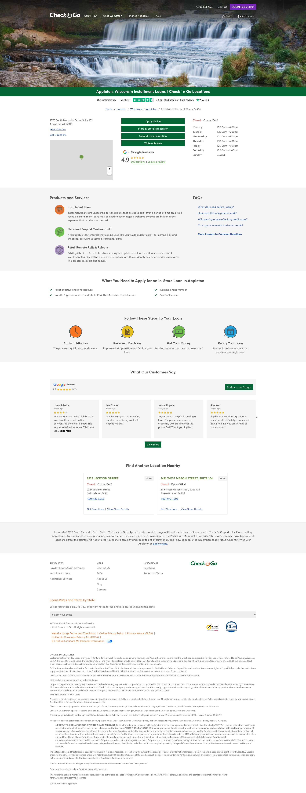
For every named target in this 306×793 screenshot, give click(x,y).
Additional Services (61, 578)
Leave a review (156, 161)
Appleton (151, 109)
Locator (121, 109)
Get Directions (58, 134)
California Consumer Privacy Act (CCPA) (75, 637)
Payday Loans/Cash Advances (67, 567)
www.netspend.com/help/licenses (70, 777)
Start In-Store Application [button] (153, 128)
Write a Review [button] (153, 143)
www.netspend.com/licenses (107, 743)
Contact (222, 6)
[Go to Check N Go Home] (65, 14)
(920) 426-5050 (95, 498)
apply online (160, 543)
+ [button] (109, 168)
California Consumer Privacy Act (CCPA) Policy (204, 720)
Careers (101, 589)
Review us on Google (239, 387)
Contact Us (103, 567)
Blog (99, 584)
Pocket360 (243, 6)
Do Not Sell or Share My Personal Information (78, 640)
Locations (149, 567)
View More (153, 444)
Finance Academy (138, 15)
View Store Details (118, 509)
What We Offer (111, 15)
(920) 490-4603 (169, 498)
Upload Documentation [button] (153, 136)
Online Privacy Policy (111, 633)
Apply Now (90, 15)
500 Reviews (138, 161)
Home (109, 109)
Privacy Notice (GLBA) (140, 633)
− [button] (109, 172)
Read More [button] (65, 430)
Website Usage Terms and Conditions (73, 633)
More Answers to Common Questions (220, 234)
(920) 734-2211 (58, 129)
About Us (102, 578)
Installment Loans (60, 573)
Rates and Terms (153, 573)
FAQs (158, 15)
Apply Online (153, 121)
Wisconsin (136, 109)
